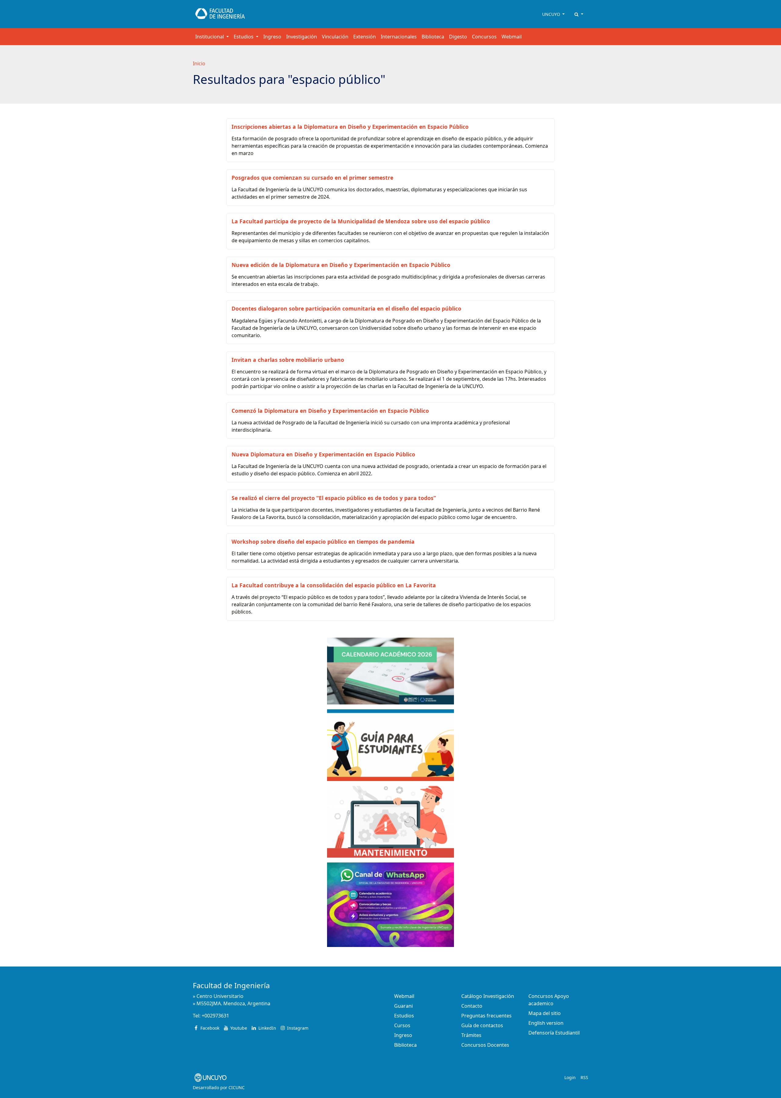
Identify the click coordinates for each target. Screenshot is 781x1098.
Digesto (458, 36)
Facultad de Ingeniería (231, 985)
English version (545, 1023)
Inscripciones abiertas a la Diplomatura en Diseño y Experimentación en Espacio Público (350, 126)
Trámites (471, 1035)
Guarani (403, 1006)
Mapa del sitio (544, 1013)
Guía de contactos (482, 1025)
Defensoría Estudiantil (554, 1032)
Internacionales (399, 36)
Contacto (471, 1006)
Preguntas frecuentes (486, 1015)
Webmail (512, 36)
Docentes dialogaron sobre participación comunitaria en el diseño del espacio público (346, 308)
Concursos (484, 36)
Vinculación (335, 36)
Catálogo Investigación (487, 996)
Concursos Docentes (485, 1045)
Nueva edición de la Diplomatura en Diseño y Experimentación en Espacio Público (341, 264)
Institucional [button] (210, 36)
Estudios (404, 1015)
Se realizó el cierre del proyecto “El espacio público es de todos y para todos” (334, 498)
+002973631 (215, 1015)
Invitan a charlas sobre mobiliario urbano (288, 359)
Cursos (402, 1025)
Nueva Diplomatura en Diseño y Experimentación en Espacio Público (323, 454)
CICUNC (237, 1087)
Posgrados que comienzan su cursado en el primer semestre (312, 177)
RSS (584, 1077)
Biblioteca (433, 36)
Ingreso (272, 36)
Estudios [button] (244, 36)
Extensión (364, 36)
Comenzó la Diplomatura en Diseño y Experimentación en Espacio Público (330, 410)
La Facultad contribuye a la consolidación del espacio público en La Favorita (334, 585)
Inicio (199, 63)
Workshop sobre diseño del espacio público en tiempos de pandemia (323, 541)
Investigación (301, 36)
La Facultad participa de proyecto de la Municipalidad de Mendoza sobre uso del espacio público (361, 221)
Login (570, 1077)
